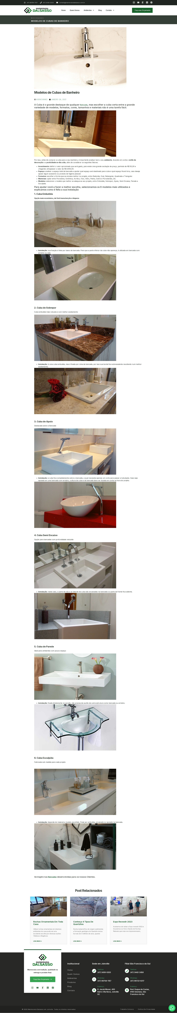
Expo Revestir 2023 (122, 921)
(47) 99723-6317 (137, 981)
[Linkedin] (147, 2)
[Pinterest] (151, 2)
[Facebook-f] (142, 2)
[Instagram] (133, 2)
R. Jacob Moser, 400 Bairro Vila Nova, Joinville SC (108, 991)
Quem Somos (75, 10)
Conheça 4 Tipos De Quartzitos (83, 922)
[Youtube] (138, 2)
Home (63, 10)
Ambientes (88, 10)
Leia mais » (37, 941)
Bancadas (52, 877)
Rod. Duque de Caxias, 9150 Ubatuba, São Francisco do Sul (139, 991)
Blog (100, 10)
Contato (109, 10)
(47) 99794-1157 (104, 981)
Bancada (83, 105)
